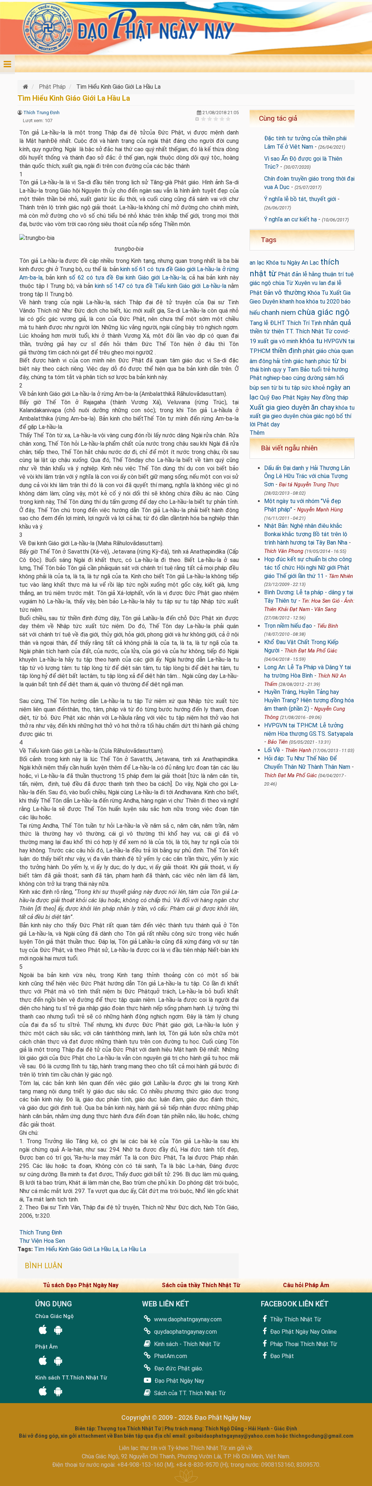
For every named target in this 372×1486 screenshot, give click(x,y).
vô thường (290, 292)
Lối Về (272, 750)
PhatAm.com (170, 1356)
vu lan (319, 283)
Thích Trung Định (41, 112)
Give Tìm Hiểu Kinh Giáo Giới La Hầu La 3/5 (216, 118)
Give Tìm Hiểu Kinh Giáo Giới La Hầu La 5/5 (228, 118)
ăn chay (322, 407)
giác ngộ (260, 283)
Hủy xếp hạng (197, 118)
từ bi (339, 361)
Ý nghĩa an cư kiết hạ (290, 219)
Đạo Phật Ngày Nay (178, 1380)
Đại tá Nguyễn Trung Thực (309, 485)
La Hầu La (133, 1249)
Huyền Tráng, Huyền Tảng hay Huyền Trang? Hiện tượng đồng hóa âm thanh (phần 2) (309, 700)
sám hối (334, 377)
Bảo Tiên (278, 742)
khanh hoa (292, 301)
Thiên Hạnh (298, 750)
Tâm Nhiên (341, 576)
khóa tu (311, 341)
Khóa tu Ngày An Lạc (292, 262)
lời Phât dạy (265, 424)
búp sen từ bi (266, 387)
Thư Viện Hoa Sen (42, 1240)
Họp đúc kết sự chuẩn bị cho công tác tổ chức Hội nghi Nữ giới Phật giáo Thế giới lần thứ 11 (308, 567)
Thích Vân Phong (283, 551)
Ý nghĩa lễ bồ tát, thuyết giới (300, 199)
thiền (256, 331)
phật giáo (315, 351)
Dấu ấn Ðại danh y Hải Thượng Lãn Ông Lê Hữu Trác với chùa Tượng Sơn (307, 476)
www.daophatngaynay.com (187, 1319)
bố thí (343, 416)
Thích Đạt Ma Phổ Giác (310, 651)
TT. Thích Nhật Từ (309, 331)
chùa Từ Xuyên (291, 283)
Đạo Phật (281, 1356)
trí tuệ (346, 274)
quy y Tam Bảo (291, 369)
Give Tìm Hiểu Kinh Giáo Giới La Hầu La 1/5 (204, 118)
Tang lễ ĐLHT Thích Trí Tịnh (286, 323)
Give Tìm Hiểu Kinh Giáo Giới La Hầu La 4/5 (222, 118)
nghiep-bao (277, 377)
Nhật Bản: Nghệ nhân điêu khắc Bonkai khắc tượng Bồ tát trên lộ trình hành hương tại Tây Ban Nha (305, 534)
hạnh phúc (318, 361)
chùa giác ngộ (323, 312)
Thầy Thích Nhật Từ (294, 1319)
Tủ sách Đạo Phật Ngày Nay (80, 1285)
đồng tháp (335, 397)
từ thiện (274, 331)
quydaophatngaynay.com (185, 1331)
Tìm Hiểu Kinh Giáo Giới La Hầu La (76, 1249)
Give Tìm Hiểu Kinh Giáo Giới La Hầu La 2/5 (210, 118)
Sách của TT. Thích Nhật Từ (189, 1393)
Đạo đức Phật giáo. (178, 1368)
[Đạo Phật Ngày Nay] (26, 86)
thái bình (260, 369)
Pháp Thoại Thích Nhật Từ (302, 1344)
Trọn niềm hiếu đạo (288, 625)
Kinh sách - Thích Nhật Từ (186, 1344)
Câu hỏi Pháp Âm (306, 1285)
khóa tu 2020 (323, 301)
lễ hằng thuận (319, 274)
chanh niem (278, 312)
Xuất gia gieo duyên (280, 407)
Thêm (257, 432)
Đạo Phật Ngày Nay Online (302, 1331)
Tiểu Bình (327, 626)
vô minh (288, 341)
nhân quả (337, 322)
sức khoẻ (313, 387)
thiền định (287, 350)
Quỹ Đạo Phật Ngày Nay (290, 397)
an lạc (257, 262)
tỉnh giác (293, 361)
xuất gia (268, 341)
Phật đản (289, 274)
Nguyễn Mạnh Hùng (320, 510)
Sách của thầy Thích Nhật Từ (201, 1285)
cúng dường (308, 377)
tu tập (292, 387)
